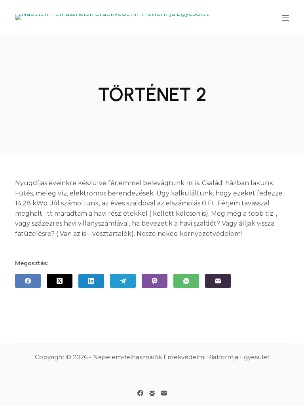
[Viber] (154, 281)
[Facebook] (28, 281)
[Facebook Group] (152, 393)
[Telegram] (123, 281)
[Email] (218, 281)
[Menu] (285, 17)
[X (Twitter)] (59, 281)
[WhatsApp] (186, 281)
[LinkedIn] (91, 281)
